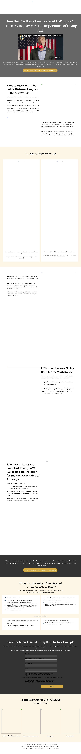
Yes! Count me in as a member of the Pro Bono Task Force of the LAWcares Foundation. (42, 677)
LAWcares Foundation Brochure (11, 736)
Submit (52, 686)
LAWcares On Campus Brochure (30, 736)
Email (26, 668)
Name (27, 653)
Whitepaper (50, 736)
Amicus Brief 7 (70, 736)
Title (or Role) (28, 663)
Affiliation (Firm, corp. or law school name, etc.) (36, 658)
